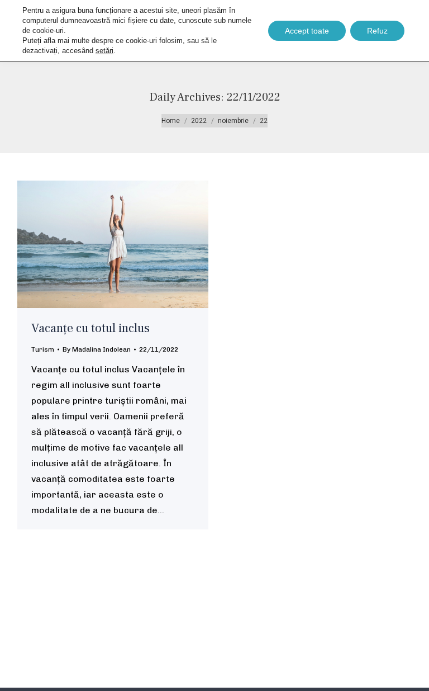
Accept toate (307, 30)
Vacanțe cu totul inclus (90, 328)
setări (104, 50)
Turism (42, 349)
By (97, 349)
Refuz (377, 30)
